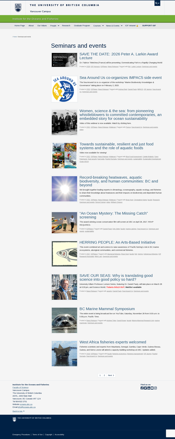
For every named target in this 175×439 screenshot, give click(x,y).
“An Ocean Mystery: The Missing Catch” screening (114, 215)
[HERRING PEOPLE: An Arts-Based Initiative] (64, 254)
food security (92, 159)
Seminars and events (149, 67)
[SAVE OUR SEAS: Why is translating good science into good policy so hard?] (64, 287)
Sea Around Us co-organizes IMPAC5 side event (121, 77)
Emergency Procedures (21, 435)
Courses (97, 26)
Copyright (48, 435)
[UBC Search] (157, 3)
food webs (101, 159)
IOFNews (104, 67)
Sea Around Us (136, 127)
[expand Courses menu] (103, 25)
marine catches (131, 229)
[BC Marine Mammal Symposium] (64, 320)
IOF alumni (148, 89)
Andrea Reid (122, 89)
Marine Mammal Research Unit (143, 320)
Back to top (18, 411)
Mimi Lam (98, 256)
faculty (150, 200)
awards (109, 291)
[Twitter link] (145, 388)
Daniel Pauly (132, 89)
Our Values (42, 25)
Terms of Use (38, 435)
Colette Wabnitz (148, 157)
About (31, 25)
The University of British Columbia (18, 7)
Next (110, 375)
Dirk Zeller (116, 229)
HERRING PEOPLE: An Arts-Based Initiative (117, 242)
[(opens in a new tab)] (64, 89)
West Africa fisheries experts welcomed (113, 342)
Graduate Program (82, 25)
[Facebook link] (142, 388)
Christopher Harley (140, 200)
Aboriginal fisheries (114, 254)
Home (15, 36)
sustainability (137, 159)
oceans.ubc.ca (26, 404)
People (53, 26)
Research (66, 25)
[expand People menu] (58, 25)
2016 (88, 354)
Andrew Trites (111, 320)
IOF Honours (95, 67)
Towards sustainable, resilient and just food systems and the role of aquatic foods (116, 146)
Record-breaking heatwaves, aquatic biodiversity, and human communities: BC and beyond (119, 181)
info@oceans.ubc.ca (26, 407)
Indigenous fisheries (151, 254)
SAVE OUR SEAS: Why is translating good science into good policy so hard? (116, 277)
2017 (88, 254)
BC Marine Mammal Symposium (107, 309)
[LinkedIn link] (148, 388)
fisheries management (135, 354)
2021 (88, 127)
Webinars (112, 127)
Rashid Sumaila (111, 159)
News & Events (112, 26)
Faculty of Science (20, 387)
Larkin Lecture (136, 67)
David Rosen (121, 320)
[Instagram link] (155, 388)
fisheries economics (119, 354)
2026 (88, 67)
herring (140, 254)
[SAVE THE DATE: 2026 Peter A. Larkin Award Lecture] (64, 60)
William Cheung (116, 202)
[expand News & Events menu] (121, 25)
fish (129, 67)
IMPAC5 (140, 89)
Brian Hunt (129, 200)
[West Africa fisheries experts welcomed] (64, 353)
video (81, 130)
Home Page (19, 25)
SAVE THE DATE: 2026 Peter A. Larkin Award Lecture (119, 56)
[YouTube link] (152, 388)
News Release (113, 67)
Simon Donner (100, 202)
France (128, 127)
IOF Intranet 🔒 (131, 25)
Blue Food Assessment (134, 157)
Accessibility (59, 435)
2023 (88, 89)
